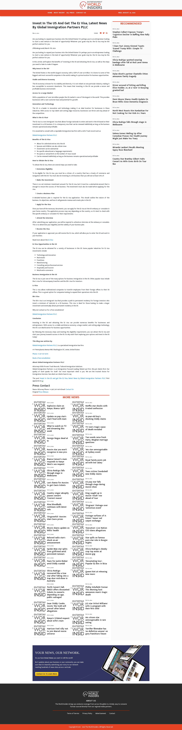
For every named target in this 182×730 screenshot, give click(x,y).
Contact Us (70, 389)
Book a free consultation (41, 358)
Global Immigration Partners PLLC (45, 135)
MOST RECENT (59, 12)
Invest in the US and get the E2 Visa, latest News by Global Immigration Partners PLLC (73, 378)
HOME (50, 12)
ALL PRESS (70, 12)
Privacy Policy (87, 713)
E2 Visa (50, 240)
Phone (35, 353)
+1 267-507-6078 (43, 353)
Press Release (43, 392)
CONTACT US (81, 12)
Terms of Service (73, 713)
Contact (112, 713)
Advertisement (100, 713)
